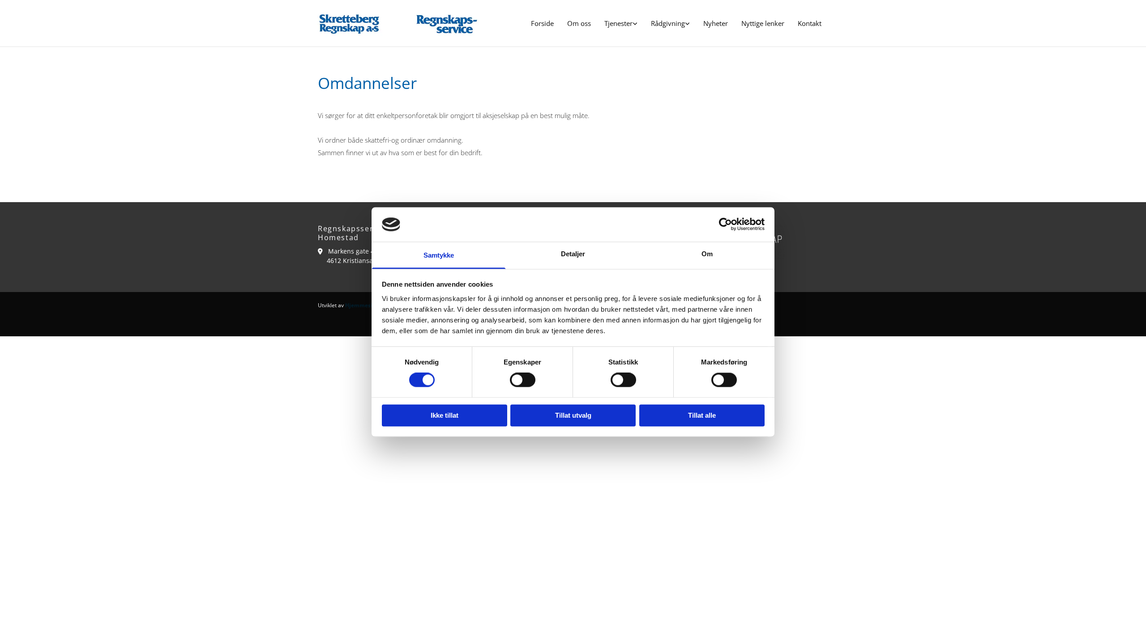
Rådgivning (668, 23)
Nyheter (715, 23)
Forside (542, 23)
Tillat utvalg (573, 415)
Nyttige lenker (762, 23)
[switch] (522, 380)
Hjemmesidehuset (369, 305)
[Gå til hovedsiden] (398, 23)
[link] (621, 23)
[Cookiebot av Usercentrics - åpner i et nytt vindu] (725, 224)
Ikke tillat (444, 415)
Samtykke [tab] (438, 255)
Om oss (579, 23)
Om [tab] (707, 254)
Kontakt (809, 23)
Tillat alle (702, 415)
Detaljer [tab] (573, 254)
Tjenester (618, 23)
